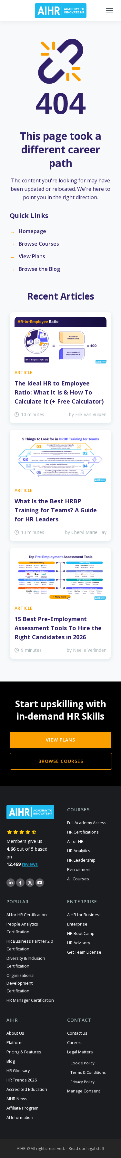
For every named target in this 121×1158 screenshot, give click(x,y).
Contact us (77, 1033)
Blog (10, 1061)
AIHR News (16, 1099)
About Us (15, 1033)
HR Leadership (81, 860)
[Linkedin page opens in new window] (10, 882)
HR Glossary (18, 1070)
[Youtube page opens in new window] (39, 882)
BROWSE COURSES (60, 761)
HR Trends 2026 (21, 1080)
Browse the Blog (39, 268)
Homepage (32, 231)
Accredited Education (26, 1089)
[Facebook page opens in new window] (20, 882)
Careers (75, 1042)
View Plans (32, 256)
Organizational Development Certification (20, 983)
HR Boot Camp (81, 933)
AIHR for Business (84, 914)
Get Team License (84, 952)
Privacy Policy (82, 1081)
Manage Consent (83, 1091)
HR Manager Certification (30, 1000)
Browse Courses (39, 243)
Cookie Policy (82, 1063)
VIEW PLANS (60, 740)
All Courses (78, 879)
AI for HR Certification (26, 914)
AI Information (19, 1117)
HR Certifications (83, 832)
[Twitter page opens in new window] (30, 882)
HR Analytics (78, 851)
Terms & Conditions (88, 1072)
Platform (14, 1042)
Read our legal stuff (86, 1148)
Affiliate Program (22, 1108)
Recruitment (79, 869)
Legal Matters (80, 1052)
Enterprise (77, 924)
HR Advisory (78, 943)
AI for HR (75, 841)
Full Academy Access (86, 822)
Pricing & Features (23, 1052)
